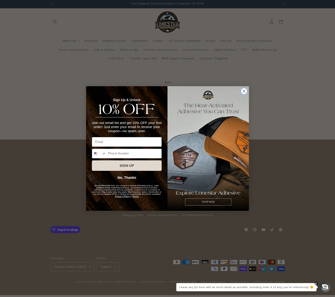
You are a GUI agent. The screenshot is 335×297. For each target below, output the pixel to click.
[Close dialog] (244, 91)
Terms (135, 196)
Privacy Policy (122, 196)
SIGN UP (127, 166)
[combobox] (99, 153)
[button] (325, 287)
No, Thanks (126, 178)
